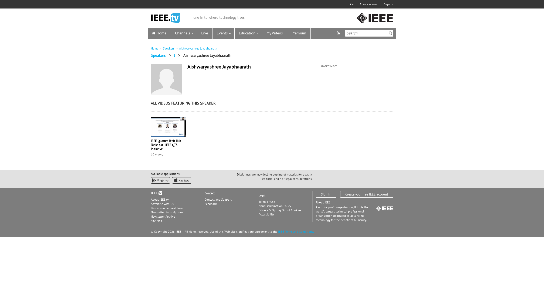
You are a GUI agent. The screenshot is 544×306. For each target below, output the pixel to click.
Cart (353, 4)
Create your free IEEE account (366, 194)
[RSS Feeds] (339, 33)
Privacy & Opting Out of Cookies (280, 210)
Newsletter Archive (163, 216)
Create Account (370, 4)
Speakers (168, 48)
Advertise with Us (162, 204)
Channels (182, 33)
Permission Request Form (167, 208)
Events (222, 33)
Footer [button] (155, 193)
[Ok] (390, 33)
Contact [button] (210, 193)
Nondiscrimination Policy (275, 206)
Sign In (388, 4)
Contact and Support (218, 199)
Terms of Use (267, 202)
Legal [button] (262, 195)
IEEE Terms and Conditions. (296, 232)
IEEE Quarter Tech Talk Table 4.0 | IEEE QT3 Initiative (166, 145)
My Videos (274, 33)
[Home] (165, 18)
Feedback (211, 204)
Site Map (156, 221)
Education (247, 33)
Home (161, 33)
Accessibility (267, 214)
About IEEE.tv (160, 199)
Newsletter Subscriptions (167, 212)
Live (204, 33)
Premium (299, 33)
